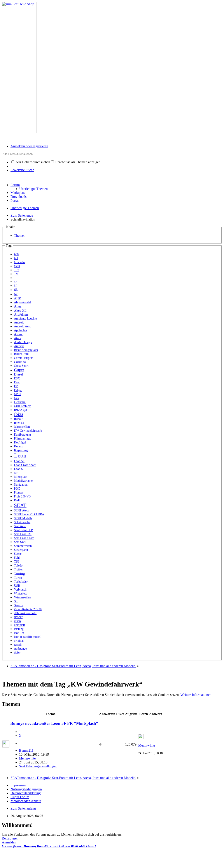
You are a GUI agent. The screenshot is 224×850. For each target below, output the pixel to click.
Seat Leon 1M (23, 534)
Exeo (17, 382)
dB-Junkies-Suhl (25, 613)
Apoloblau (20, 330)
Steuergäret (21, 549)
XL (16, 601)
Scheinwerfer (22, 522)
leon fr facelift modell (27, 636)
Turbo (18, 577)
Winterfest (20, 593)
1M (16, 274)
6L (16, 290)
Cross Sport (21, 365)
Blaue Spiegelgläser (26, 350)
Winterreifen (22, 597)
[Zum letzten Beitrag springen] (141, 738)
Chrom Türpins (23, 358)
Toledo (18, 565)
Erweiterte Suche (22, 170)
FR (16, 386)
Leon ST (19, 469)
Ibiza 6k (19, 422)
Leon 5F (19, 461)
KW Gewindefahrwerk (28, 430)
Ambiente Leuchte (25, 318)
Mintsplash (20, 476)
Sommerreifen (23, 546)
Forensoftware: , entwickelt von (49, 846)
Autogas (19, 346)
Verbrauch (20, 589)
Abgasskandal (22, 302)
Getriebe (20, 402)
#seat (17, 266)
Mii (16, 473)
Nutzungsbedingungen (26, 789)
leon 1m (19, 632)
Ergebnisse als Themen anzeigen (77, 162)
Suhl (17, 557)
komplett (19, 625)
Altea (17, 306)
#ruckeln (19, 262)
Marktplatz (17, 193)
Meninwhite (27, 758)
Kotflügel (20, 442)
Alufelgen (21, 314)
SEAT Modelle (23, 518)
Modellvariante (23, 480)
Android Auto (22, 326)
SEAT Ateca (21, 510)
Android (19, 322)
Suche (17, 553)
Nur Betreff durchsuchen (32, 162)
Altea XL (20, 310)
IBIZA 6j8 (20, 410)
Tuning (19, 573)
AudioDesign (23, 342)
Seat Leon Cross (24, 538)
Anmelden (9, 842)
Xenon (18, 605)
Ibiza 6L (19, 419)
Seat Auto (20, 526)
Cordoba (20, 361)
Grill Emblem (22, 406)
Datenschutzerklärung (25, 793)
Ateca (17, 338)
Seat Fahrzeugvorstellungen (38, 766)
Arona (18, 334)
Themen (19, 235)
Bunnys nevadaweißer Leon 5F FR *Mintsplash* (54, 723)
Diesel (18, 374)
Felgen (18, 390)
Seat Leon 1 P (23, 530)
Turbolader (21, 581)
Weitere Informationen (195, 695)
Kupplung (21, 450)
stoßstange (20, 648)
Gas (16, 398)
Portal (14, 200)
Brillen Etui (21, 354)
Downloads (18, 196)
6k (16, 294)
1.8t (16, 270)
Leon (20, 455)
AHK (17, 298)
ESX (17, 378)
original (19, 640)
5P (15, 285)
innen (17, 621)
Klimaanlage (22, 438)
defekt (18, 617)
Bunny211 (26, 750)
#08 (16, 254)
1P (15, 278)
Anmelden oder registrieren (29, 146)
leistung (19, 629)
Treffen (18, 569)
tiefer (17, 652)
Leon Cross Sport (25, 465)
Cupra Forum (19, 797)
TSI (16, 561)
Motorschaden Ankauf (25, 801)
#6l (16, 258)
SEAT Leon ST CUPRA (29, 514)
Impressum (18, 785)
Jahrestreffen (22, 426)
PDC (17, 488)
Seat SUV (20, 542)
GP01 (17, 394)
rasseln (18, 644)
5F (15, 281)
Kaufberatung (22, 434)
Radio (17, 500)
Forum (15, 185)
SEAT (20, 505)
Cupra (19, 370)
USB (17, 585)
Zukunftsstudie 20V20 (28, 609)
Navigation (21, 484)
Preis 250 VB (22, 496)
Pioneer (18, 492)
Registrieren (10, 838)
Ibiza (18, 414)
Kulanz (18, 446)
